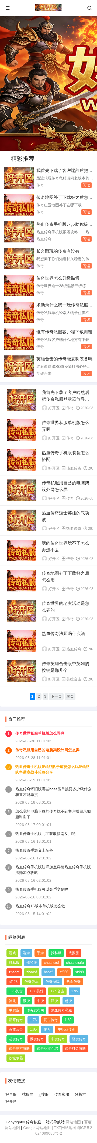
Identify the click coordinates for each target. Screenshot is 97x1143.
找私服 (56, 953)
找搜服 (73, 953)
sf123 (13, 982)
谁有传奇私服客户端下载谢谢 (64, 332)
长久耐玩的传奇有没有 (57, 251)
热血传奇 (43, 239)
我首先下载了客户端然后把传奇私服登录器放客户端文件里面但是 (65, 399)
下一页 (56, 696)
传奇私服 (61, 1094)
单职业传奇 (66, 1029)
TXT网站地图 (65, 1128)
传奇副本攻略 (19, 1048)
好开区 (11, 1101)
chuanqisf (51, 963)
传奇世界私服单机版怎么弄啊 (39, 733)
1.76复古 (16, 991)
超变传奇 (16, 1039)
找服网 (27, 1094)
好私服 (14, 963)
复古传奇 (51, 1020)
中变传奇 (58, 1039)
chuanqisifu (75, 963)
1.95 (74, 991)
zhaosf (31, 972)
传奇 (40, 185)
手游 (40, 953)
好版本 (80, 1094)
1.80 (68, 1020)
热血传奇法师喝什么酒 (63, 633)
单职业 (14, 1010)
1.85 (33, 1029)
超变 (68, 1001)
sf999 (79, 972)
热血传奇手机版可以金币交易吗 (41, 889)
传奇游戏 (53, 982)
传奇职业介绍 (47, 1048)
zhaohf (14, 972)
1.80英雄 (36, 991)
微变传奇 (37, 1039)
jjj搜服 (44, 1094)
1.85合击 (57, 991)
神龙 (12, 1001)
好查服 (11, 1094)
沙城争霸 (16, 1058)
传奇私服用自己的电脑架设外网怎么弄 (47, 750)
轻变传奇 (79, 1039)
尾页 (70, 696)
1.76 (33, 1020)
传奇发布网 (35, 1010)
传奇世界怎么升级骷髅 (57, 278)
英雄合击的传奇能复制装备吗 (64, 359)
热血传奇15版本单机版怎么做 (40, 906)
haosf (48, 972)
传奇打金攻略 (75, 1048)
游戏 (12, 953)
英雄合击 (43, 373)
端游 (26, 953)
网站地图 (73, 1122)
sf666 (64, 972)
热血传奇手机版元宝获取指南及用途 (45, 833)
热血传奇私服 (61, 1010)
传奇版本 (32, 982)
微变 (26, 1001)
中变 (40, 1001)
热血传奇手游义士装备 (34, 850)
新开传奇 (16, 1020)
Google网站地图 (37, 1128)
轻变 (54, 1001)
